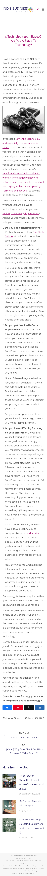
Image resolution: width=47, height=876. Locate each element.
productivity (32, 533)
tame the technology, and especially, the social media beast (21, 143)
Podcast (11, 861)
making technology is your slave (21, 213)
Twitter (9, 236)
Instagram (38, 861)
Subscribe (23, 863)
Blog (6, 861)
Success (18, 718)
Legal (24, 858)
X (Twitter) (25, 861)
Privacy (29, 858)
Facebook (18, 861)
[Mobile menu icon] (42, 9)
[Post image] (9, 781)
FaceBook (38, 232)
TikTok (31, 861)
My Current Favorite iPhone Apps (30, 803)
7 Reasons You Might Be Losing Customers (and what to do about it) (31, 826)
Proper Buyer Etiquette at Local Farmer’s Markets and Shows (31, 782)
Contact (18, 858)
